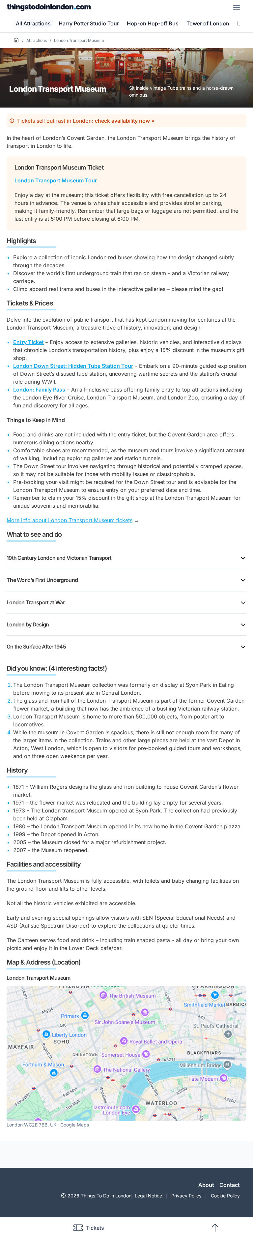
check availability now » (125, 120)
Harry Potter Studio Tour (89, 23)
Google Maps (74, 1124)
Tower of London (207, 23)
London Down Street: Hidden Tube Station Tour (73, 366)
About (206, 1185)
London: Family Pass (39, 389)
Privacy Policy (186, 1195)
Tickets (95, 1227)
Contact (229, 1185)
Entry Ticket (28, 342)
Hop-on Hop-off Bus (153, 23)
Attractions (36, 40)
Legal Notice (148, 1195)
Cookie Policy (225, 1195)
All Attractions (33, 23)
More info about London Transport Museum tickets (69, 520)
